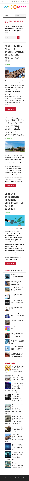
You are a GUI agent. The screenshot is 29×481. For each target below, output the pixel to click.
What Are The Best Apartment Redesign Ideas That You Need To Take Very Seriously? (14, 419)
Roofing (8, 64)
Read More (10, 109)
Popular (7, 270)
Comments (18, 270)
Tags (6, 276)
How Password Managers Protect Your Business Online (18, 446)
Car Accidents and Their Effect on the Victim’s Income (18, 428)
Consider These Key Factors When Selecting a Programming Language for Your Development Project (14, 387)
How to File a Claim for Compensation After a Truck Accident (13, 398)
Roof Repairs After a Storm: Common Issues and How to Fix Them (14, 53)
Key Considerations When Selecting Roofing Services (18, 464)
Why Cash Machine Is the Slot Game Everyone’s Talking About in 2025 (14, 369)
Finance (8, 212)
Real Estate (9, 138)
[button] (2, 1)
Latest (13, 270)
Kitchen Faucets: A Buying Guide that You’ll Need (18, 377)
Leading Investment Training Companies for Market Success (14, 201)
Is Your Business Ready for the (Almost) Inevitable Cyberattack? (14, 455)
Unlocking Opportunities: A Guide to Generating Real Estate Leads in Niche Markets (14, 126)
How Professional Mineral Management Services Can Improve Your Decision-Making (14, 409)
